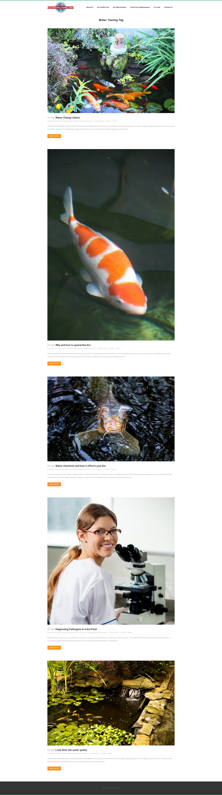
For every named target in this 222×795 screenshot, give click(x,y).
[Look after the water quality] (111, 703)
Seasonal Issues (68, 121)
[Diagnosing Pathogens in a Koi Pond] (111, 561)
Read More (54, 136)
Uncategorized (91, 633)
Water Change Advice (68, 117)
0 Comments (99, 121)
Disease (65, 348)
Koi (69, 348)
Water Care (78, 121)
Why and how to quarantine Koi (73, 345)
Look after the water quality (71, 750)
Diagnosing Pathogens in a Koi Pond (76, 629)
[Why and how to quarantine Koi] (111, 244)
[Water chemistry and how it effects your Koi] (111, 418)
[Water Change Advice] (111, 70)
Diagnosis (65, 633)
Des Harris (88, 121)
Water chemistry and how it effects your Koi (81, 465)
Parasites (74, 348)
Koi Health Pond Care (88, 348)
